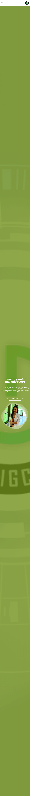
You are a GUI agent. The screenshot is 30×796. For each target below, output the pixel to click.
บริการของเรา (15, 398)
